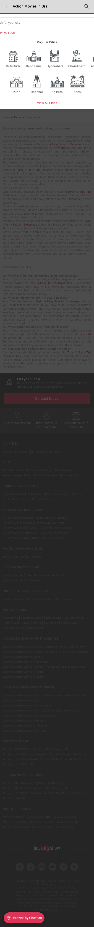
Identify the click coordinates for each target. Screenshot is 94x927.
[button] (6, 6)
